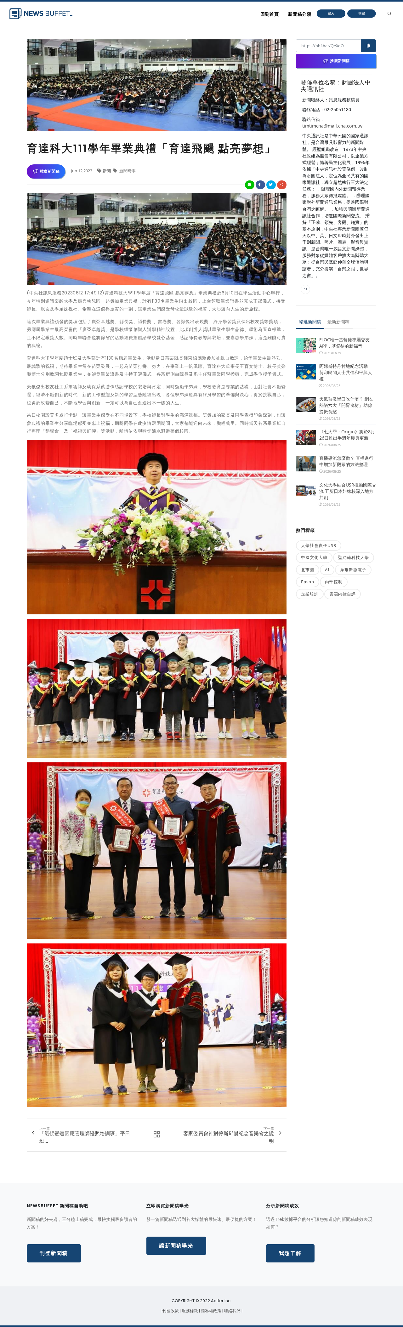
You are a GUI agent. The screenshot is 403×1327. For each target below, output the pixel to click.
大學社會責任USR (318, 545)
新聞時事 (127, 171)
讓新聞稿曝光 (176, 1245)
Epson (307, 581)
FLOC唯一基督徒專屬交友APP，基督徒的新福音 (344, 343)
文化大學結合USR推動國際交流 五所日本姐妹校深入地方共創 (347, 491)
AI (327, 569)
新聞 (107, 171)
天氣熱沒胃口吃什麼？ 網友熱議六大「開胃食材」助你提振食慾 (346, 405)
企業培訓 (310, 594)
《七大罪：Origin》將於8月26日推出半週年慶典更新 (347, 435)
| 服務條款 (189, 1311)
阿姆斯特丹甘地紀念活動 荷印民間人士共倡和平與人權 (345, 372)
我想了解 (290, 1253)
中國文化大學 (314, 557)
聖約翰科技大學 (353, 557)
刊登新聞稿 (54, 1253)
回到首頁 (269, 14)
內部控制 (334, 581)
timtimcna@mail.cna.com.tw (332, 126)
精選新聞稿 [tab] (310, 322)
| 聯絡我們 (231, 1311)
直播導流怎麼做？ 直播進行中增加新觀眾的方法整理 (346, 461)
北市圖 (307, 569)
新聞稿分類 (299, 14)
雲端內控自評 (342, 594)
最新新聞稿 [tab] (338, 322)
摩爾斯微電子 (353, 569)
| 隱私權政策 (210, 1311)
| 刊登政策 (170, 1311)
